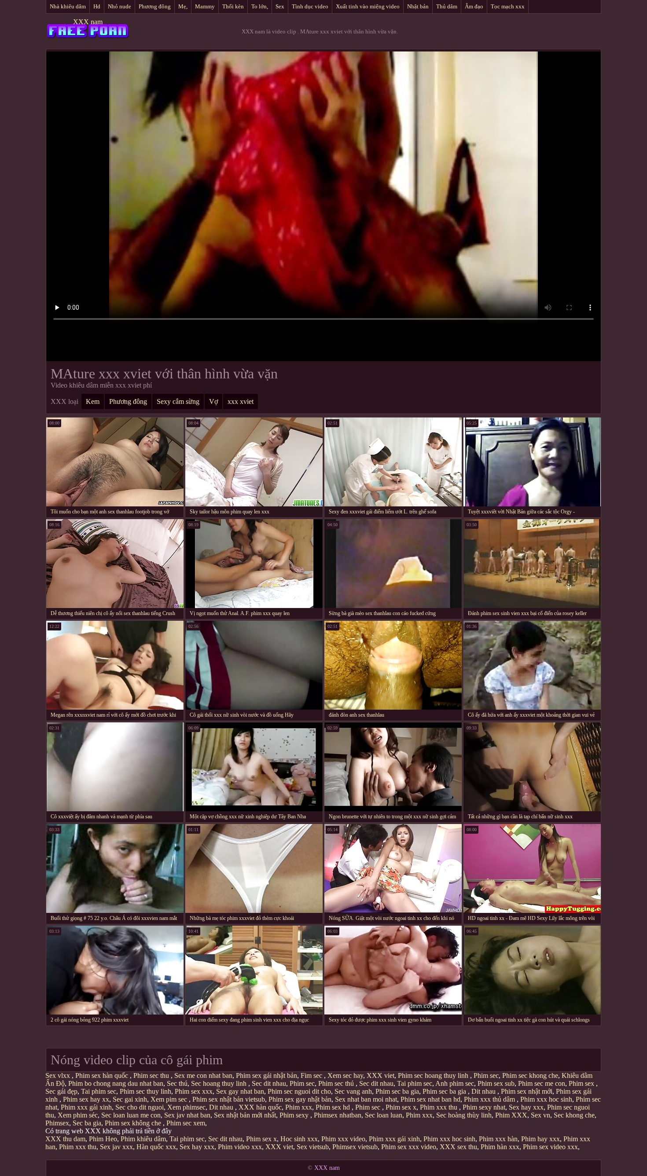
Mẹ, (182, 6)
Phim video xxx (240, 1146)
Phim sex (582, 1083)
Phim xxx (298, 1107)
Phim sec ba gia (397, 1091)
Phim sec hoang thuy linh (434, 1075)
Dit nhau (484, 1091)
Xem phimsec (186, 1107)
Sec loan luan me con (131, 1115)
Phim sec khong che (530, 1075)
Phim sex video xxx (550, 1146)
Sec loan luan (383, 1115)
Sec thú (177, 1083)
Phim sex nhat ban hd (430, 1099)
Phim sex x (401, 1107)
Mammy (205, 6)
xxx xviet (241, 401)
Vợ (213, 401)
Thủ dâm (446, 6)
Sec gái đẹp (61, 1091)
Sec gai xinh (130, 1099)
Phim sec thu (152, 1075)
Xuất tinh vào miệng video (368, 6)
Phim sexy (294, 1115)
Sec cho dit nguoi (139, 1107)
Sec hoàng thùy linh (464, 1115)
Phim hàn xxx (500, 1146)
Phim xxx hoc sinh (546, 1099)
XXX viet (380, 1075)
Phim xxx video (343, 1139)
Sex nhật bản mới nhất (245, 1115)
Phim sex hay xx (86, 1099)
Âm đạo (474, 6)
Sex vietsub (313, 1146)
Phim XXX (511, 1115)
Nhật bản (418, 6)
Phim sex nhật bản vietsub (228, 1099)
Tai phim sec (414, 1083)
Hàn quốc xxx (156, 1146)
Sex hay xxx (526, 1107)
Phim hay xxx (540, 1139)
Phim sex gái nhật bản (266, 1075)
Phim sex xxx (194, 1091)
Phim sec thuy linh (145, 1091)
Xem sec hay (345, 1075)
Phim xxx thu (439, 1107)
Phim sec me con (541, 1083)
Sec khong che (574, 1115)
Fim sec (312, 1075)
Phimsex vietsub (355, 1146)
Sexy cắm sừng (178, 401)
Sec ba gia (87, 1123)
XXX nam (88, 22)
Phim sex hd (334, 1107)
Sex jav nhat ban (187, 1115)
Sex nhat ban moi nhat (366, 1099)
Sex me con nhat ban (203, 1075)
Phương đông (155, 6)
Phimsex (57, 1123)
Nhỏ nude (119, 6)
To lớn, (259, 6)
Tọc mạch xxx (508, 6)
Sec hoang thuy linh (219, 1083)
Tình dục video (310, 6)
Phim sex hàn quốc (102, 1075)
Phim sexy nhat (484, 1107)
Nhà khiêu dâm (68, 6)
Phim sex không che (134, 1123)
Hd (96, 6)
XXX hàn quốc (260, 1107)
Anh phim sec (454, 1083)
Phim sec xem (185, 1123)
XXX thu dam (65, 1139)
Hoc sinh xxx (299, 1139)
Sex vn (540, 1115)
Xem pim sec (170, 1099)
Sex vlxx (58, 1075)
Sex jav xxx (116, 1146)
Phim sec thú (337, 1083)
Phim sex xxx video (408, 1146)
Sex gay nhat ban (240, 1091)
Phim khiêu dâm (143, 1139)
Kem (92, 401)
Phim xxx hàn (498, 1139)
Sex (280, 6)
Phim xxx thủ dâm (490, 1099)
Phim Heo (103, 1139)
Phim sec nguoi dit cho (299, 1091)
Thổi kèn (233, 6)
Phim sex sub (496, 1083)
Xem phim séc (78, 1115)
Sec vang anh (353, 1091)
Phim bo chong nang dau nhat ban (115, 1083)
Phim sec (486, 1075)
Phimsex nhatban (337, 1115)
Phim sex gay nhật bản (299, 1099)
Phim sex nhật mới (526, 1091)
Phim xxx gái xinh (86, 1107)
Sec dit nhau (269, 1083)
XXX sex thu (458, 1146)
